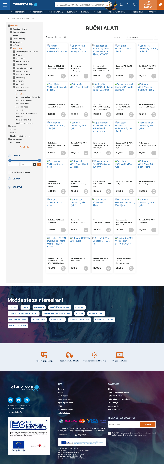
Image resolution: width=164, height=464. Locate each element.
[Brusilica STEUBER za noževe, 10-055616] (57, 54)
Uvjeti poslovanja (65, 399)
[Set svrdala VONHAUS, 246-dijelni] (57, 170)
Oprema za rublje (22, 104)
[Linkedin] (18, 400)
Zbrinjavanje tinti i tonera (20, 136)
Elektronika (72, 12)
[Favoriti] (135, 5)
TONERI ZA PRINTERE (79, 320)
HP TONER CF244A (18, 320)
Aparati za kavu (21, 71)
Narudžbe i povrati (65, 409)
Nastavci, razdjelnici (23, 120)
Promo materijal (136, 12)
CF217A (79, 313)
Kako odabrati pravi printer (119, 399)
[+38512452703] (121, 5)
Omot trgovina (114, 406)
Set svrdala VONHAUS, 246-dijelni (54, 183)
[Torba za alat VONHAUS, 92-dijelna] (147, 131)
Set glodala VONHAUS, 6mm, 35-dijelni (56, 145)
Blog (110, 389)
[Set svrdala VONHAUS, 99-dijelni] (79, 208)
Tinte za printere (37, 12)
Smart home (20, 58)
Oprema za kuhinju (22, 74)
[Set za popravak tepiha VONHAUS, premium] (125, 93)
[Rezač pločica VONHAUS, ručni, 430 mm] (102, 170)
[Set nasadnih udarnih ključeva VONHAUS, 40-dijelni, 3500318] (102, 54)
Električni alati (20, 91)
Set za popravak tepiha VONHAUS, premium (123, 106)
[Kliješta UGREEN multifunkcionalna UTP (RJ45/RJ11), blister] (57, 247)
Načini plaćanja (64, 413)
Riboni (15, 35)
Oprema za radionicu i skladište (27, 97)
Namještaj (19, 117)
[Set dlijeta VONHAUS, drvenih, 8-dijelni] (57, 93)
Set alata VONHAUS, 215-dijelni (79, 144)
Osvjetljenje (19, 84)
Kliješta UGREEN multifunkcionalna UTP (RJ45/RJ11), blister (55, 260)
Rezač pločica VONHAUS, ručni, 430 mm (102, 183)
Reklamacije (113, 403)
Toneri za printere (18, 12)
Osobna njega (20, 78)
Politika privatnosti (84, 431)
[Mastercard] (82, 421)
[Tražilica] (107, 5)
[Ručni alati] (26, 5)
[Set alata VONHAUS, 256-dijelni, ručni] (147, 170)
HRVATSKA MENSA (17, 326)
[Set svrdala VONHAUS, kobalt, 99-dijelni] (79, 170)
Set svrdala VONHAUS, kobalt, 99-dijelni (78, 183)
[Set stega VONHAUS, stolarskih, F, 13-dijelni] (125, 131)
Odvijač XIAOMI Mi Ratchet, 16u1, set (101, 259)
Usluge (13, 126)
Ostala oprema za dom (24, 123)
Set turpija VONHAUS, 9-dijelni (79, 105)
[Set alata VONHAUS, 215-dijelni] (79, 131)
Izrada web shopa (65, 434)
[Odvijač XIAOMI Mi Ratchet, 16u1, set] (102, 247)
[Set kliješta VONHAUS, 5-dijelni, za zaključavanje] (102, 93)
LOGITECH (39, 307)
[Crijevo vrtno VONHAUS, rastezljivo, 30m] (79, 54)
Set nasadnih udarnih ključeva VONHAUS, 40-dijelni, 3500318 (102, 68)
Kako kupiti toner (115, 396)
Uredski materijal (56, 12)
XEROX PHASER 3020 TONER (57, 313)
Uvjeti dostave (63, 396)
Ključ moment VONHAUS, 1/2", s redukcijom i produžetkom (100, 145)
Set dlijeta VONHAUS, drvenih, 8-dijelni (57, 105)
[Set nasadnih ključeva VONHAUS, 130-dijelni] (125, 208)
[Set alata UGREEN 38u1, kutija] (79, 247)
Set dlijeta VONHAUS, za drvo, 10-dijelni (147, 67)
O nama (13, 130)
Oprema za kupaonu (23, 100)
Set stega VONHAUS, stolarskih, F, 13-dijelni (124, 145)
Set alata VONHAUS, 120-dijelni (124, 67)
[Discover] (103, 421)
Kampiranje (19, 81)
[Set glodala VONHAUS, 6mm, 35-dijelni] (57, 131)
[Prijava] (128, 5)
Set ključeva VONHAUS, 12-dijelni (101, 221)
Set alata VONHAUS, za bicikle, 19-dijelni (147, 105)
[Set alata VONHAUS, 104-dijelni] (147, 208)
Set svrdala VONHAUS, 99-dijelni (79, 221)
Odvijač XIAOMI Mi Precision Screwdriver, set (123, 260)
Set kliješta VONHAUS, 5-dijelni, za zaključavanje (101, 106)
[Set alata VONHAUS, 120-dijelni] (125, 54)
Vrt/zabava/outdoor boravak (26, 52)
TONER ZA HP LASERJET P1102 (23, 313)
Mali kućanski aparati (23, 68)
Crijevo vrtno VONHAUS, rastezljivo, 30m (77, 68)
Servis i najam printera (116, 12)
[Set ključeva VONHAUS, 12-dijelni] (102, 208)
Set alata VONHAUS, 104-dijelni (147, 221)
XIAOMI (12, 307)
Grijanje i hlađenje (22, 61)
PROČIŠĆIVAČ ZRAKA (59, 307)
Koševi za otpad (21, 107)
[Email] (27, 400)
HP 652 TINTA (57, 320)
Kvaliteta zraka (21, 65)
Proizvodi (14, 26)
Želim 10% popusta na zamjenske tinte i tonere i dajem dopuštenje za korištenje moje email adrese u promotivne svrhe (134, 434)
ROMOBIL (79, 307)
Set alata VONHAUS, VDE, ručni (124, 182)
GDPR (60, 406)
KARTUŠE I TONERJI (104, 320)
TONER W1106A (96, 313)
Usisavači (19, 55)
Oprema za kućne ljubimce (25, 113)
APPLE (25, 307)
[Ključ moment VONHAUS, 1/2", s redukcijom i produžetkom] (102, 131)
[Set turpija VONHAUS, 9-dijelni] (79, 93)
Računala (85, 12)
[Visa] (92, 421)
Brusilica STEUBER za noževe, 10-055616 (57, 67)
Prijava (148, 424)
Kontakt (13, 133)
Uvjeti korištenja (99, 431)
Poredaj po (118, 37)
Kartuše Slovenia (115, 409)
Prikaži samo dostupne (21, 172)
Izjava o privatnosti (65, 403)
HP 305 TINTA (39, 320)
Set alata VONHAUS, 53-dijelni (56, 221)
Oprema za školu (22, 87)
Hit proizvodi (152, 12)
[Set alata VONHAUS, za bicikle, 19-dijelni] (147, 93)
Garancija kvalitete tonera (118, 392)
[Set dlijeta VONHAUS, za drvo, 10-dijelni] (147, 54)
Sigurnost (19, 110)
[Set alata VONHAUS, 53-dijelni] (57, 208)
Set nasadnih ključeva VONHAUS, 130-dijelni (124, 222)
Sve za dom (98, 12)
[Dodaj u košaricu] (63, 76)
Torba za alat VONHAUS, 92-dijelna (147, 144)
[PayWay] (71, 421)
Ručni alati (19, 94)
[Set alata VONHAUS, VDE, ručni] (125, 170)
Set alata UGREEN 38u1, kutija (78, 259)
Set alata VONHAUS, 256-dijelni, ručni (147, 182)
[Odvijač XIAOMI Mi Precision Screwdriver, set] (125, 247)
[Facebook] (10, 400)
